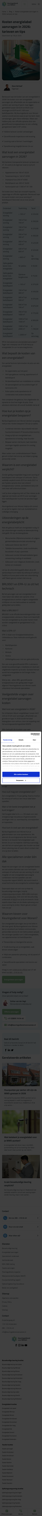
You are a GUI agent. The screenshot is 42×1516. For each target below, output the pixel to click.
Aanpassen (19, 780)
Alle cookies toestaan (21, 774)
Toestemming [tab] (7, 740)
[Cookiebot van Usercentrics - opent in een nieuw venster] (31, 734)
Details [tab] (21, 740)
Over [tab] (34, 740)
